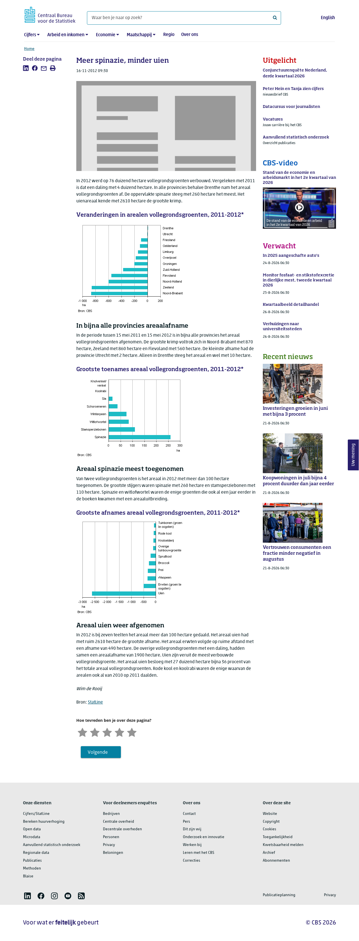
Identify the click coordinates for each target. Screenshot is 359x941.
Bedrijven (111, 814)
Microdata (31, 837)
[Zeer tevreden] (132, 731)
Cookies (269, 829)
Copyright (271, 822)
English (328, 18)
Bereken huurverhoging (44, 822)
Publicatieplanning (279, 895)
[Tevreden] (119, 731)
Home (29, 49)
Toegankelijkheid (278, 837)
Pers (186, 822)
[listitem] (25, 68)
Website (270, 814)
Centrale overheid (118, 822)
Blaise (28, 876)
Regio (168, 35)
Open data (32, 829)
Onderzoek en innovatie (203, 837)
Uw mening (353, 454)
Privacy (109, 845)
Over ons (189, 35)
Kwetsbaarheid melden (283, 845)
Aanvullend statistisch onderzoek (51, 845)
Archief (269, 853)
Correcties (191, 861)
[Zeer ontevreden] (82, 731)
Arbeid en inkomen (65, 35)
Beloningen (113, 853)
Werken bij (192, 845)
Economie (105, 35)
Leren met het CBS (198, 853)
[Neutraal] (107, 731)
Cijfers (30, 35)
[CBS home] (50, 14)
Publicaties (32, 861)
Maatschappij (139, 35)
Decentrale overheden (122, 829)
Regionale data (36, 853)
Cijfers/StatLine (36, 814)
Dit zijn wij (192, 829)
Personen (111, 837)
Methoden (32, 868)
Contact (189, 814)
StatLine (95, 702)
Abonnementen (276, 861)
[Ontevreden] (95, 731)
